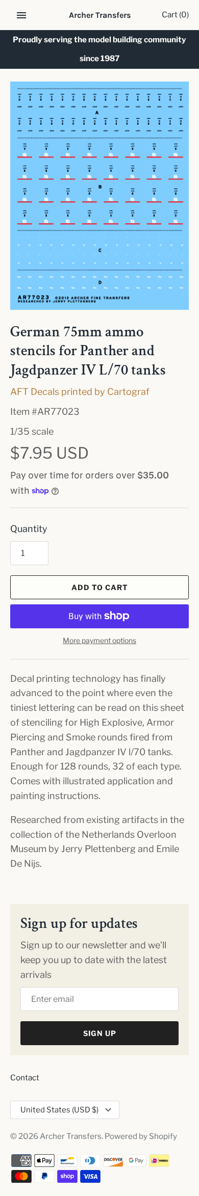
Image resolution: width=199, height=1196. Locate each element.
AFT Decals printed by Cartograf (80, 391)
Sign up (99, 1033)
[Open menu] (21, 15)
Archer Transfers (71, 1136)
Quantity (28, 528)
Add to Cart (99, 587)
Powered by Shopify (141, 1136)
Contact (24, 1077)
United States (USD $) (59, 1109)
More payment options (99, 640)
